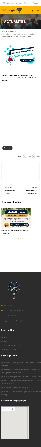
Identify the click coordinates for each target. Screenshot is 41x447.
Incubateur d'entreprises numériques (16, 388)
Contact (20, 3)
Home (3, 31)
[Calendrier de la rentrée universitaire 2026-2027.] (16, 218)
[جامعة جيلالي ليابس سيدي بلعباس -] (12, 10)
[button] (18, 238)
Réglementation (9, 3)
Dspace (6, 341)
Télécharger (7, 148)
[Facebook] (33, 156)
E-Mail (6, 337)
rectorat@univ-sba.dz (11, 315)
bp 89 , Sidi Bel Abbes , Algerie (13, 310)
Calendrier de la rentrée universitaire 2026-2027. (15, 230)
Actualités (11, 31)
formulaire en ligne (10, 349)
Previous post (8, 187)
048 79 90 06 (8, 305)
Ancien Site (28, 3)
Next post (34, 187)
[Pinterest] (29, 156)
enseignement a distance (12, 345)
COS (36, 3)
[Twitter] (24, 156)
